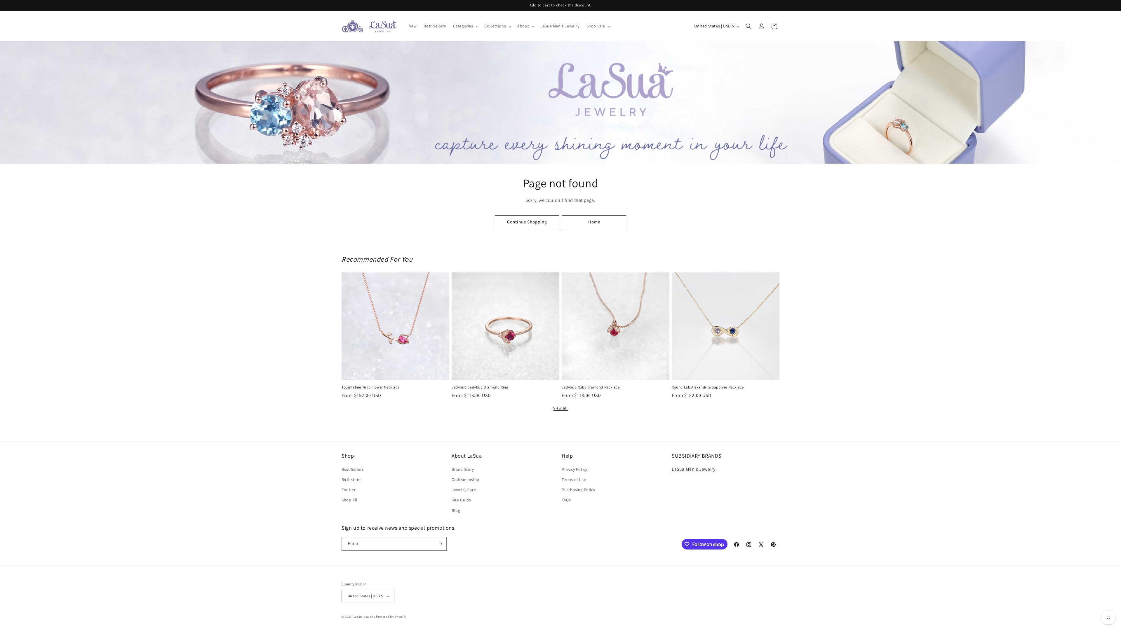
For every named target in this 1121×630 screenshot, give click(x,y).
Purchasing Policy (578, 489)
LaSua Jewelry (364, 617)
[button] (465, 26)
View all (560, 408)
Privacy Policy (574, 469)
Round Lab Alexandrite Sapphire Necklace (708, 387)
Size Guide (461, 500)
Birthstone (352, 479)
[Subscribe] (440, 544)
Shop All (350, 500)
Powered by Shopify (391, 617)
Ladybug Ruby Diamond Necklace (590, 387)
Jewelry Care (464, 489)
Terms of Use (574, 479)
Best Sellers (353, 469)
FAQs (566, 500)
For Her (349, 489)
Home (594, 222)
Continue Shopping (527, 222)
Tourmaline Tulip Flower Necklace (370, 387)
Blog (456, 510)
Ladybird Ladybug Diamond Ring (480, 387)
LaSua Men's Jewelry (693, 469)
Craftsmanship (465, 479)
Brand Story (463, 469)
